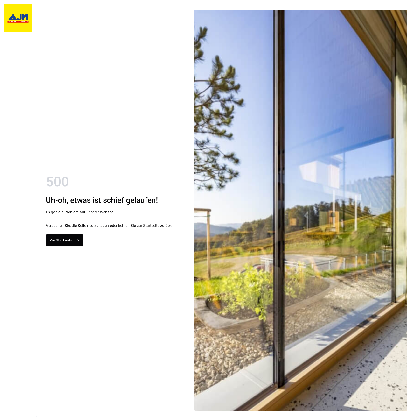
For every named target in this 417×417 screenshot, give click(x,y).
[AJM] (18, 18)
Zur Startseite (61, 240)
